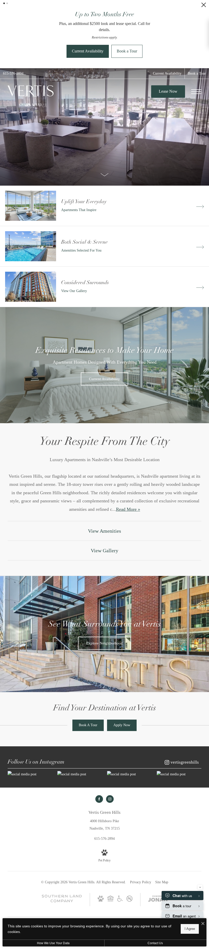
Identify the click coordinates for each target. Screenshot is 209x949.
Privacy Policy (140, 842)
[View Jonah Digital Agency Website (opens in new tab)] (157, 860)
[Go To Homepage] (31, 56)
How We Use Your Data (53, 943)
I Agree (190, 929)
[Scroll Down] (104, 134)
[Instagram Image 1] (30, 734)
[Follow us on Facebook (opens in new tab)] (99, 759)
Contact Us (155, 943)
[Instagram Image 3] (129, 734)
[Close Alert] (203, 6)
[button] (4, 3)
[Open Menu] (196, 52)
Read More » (128, 469)
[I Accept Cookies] (202, 924)
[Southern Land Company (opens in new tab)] (62, 861)
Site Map (161, 842)
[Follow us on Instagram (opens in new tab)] (110, 759)
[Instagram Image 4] (179, 734)
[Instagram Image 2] (79, 734)
